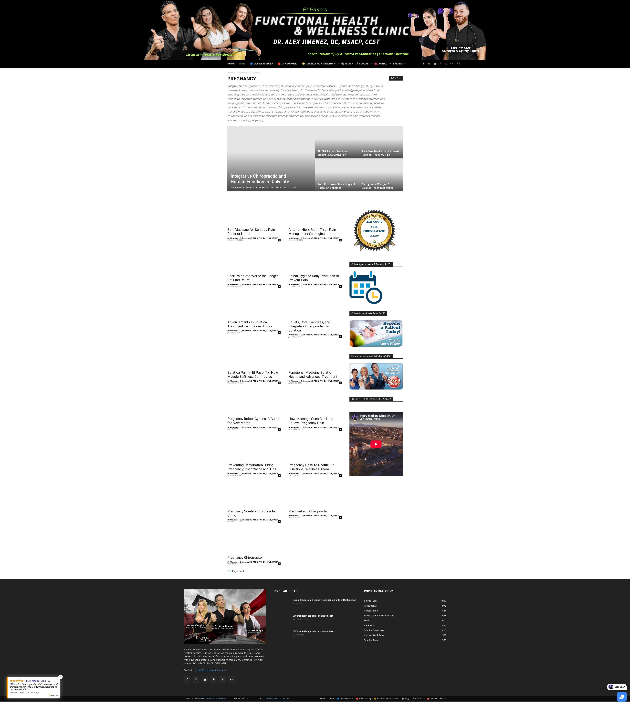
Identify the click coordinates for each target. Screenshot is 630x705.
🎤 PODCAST (363, 63)
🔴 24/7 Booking (287, 63)
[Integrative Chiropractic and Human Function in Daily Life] (271, 164)
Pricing (398, 63)
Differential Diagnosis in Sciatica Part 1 (314, 615)
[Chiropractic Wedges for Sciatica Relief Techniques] (381, 175)
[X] (445, 64)
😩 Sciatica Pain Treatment (319, 63)
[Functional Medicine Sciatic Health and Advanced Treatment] (315, 355)
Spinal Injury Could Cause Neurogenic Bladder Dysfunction (324, 600)
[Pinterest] (440, 64)
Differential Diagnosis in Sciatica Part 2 (314, 631)
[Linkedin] (434, 64)
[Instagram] (429, 64)
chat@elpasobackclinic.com (212, 670)
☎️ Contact (381, 63)
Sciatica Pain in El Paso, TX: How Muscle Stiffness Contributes (252, 375)
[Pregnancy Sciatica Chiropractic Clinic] (254, 494)
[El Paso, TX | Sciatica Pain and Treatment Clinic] (315, 30)
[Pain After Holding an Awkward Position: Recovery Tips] (381, 142)
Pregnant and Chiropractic (308, 511)
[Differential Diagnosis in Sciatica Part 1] (282, 620)
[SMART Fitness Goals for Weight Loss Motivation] (337, 142)
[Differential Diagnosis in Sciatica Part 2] (282, 635)
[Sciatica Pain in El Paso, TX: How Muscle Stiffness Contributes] (254, 355)
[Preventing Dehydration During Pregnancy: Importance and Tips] (254, 448)
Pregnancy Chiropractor (245, 558)
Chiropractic (241, 72)
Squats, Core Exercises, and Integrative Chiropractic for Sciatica (309, 326)
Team (242, 63)
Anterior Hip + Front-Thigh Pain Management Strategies (312, 232)
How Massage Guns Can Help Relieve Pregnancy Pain (310, 421)
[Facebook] (423, 64)
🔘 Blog (346, 63)
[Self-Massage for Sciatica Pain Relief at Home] (254, 212)
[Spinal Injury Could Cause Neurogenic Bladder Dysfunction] (282, 604)
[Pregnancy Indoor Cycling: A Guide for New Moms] (254, 401)
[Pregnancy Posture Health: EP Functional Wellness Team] (315, 448)
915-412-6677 (244, 698)
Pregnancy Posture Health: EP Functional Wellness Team (311, 467)
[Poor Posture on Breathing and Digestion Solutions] (337, 175)
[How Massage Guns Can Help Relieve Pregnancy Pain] (315, 401)
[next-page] (231, 571)
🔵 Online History (261, 63)
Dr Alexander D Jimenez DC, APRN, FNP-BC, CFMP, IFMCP (256, 187)
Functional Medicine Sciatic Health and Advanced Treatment (312, 375)
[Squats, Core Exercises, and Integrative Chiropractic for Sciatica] (315, 305)
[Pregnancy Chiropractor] (254, 540)
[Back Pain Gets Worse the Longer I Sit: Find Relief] (254, 259)
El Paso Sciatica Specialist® (213, 698)
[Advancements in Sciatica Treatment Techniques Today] (254, 305)
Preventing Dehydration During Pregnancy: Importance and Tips (251, 467)
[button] (459, 63)
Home (230, 63)
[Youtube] (451, 64)
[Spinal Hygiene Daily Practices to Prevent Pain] (315, 259)
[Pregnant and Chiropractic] (315, 494)
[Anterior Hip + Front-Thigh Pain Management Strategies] (315, 212)
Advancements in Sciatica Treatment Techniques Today (249, 324)
